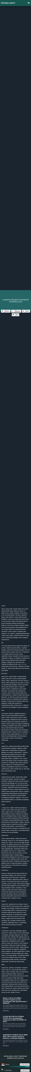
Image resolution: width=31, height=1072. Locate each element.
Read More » (6, 1010)
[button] (28, 2)
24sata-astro (8, 2)
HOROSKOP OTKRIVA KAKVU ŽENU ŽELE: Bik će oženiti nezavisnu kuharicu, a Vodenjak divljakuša (15, 1036)
